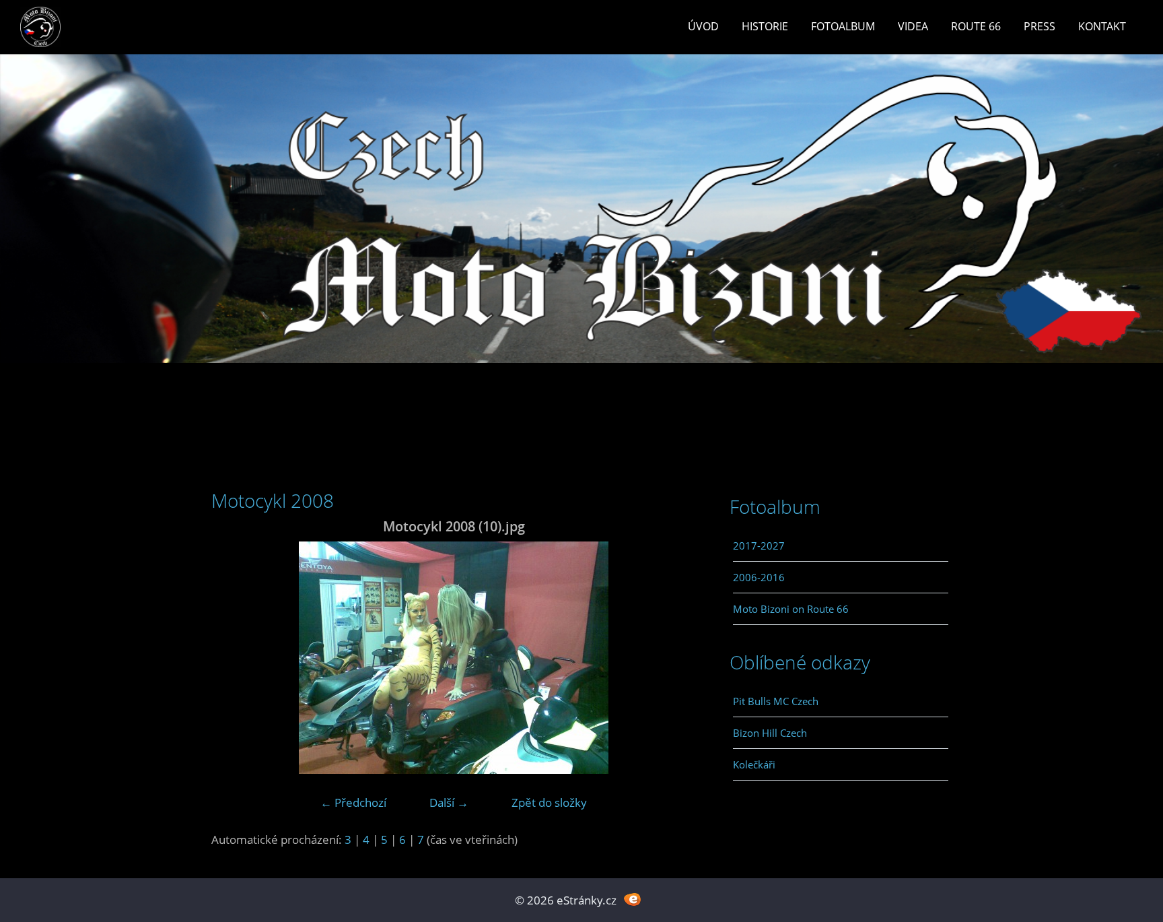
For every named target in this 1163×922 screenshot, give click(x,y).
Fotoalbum (843, 26)
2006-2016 (759, 577)
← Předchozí (353, 802)
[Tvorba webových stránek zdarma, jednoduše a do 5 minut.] (632, 899)
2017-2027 (759, 545)
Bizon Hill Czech (770, 732)
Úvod (703, 26)
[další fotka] (674, 657)
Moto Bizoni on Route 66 (791, 609)
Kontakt (1102, 26)
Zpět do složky (549, 802)
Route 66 (976, 26)
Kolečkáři (754, 764)
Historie (765, 26)
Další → (448, 802)
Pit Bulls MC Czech (775, 701)
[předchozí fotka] (233, 657)
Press (1039, 26)
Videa (913, 26)
